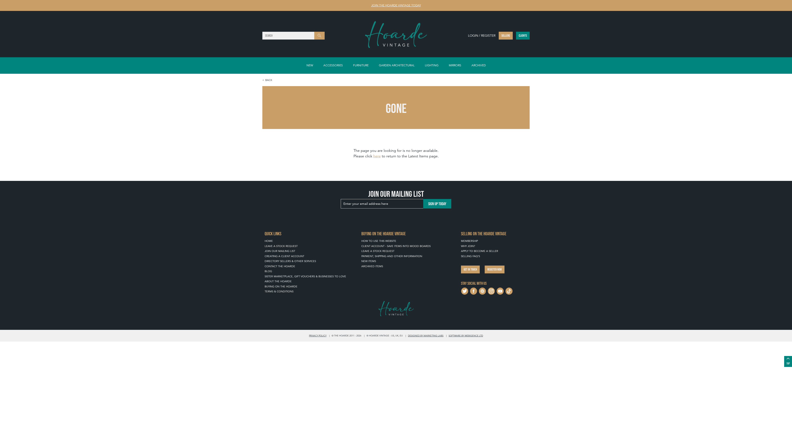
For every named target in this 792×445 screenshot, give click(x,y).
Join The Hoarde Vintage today (396, 5)
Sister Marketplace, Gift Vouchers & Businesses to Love (305, 276)
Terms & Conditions (279, 291)
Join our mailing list (280, 251)
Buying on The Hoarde (281, 286)
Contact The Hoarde (280, 266)
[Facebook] (473, 290)
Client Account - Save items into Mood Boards (396, 246)
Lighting (431, 65)
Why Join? (468, 246)
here (377, 156)
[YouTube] (500, 290)
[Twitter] (464, 290)
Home (269, 241)
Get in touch (470, 269)
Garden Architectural (397, 65)
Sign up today (437, 203)
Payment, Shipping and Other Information (391, 256)
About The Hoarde (278, 281)
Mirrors (455, 65)
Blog (268, 271)
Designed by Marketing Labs (425, 335)
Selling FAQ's (470, 256)
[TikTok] (509, 290)
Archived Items (372, 266)
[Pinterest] (482, 290)
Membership (469, 241)
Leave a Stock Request (281, 246)
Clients (523, 35)
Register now (494, 269)
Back (268, 80)
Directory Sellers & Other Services (290, 261)
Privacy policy (317, 335)
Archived (478, 65)
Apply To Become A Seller (479, 251)
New (309, 65)
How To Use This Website (378, 241)
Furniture (361, 65)
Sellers (505, 35)
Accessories (333, 65)
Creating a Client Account (284, 256)
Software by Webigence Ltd (466, 335)
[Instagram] (491, 290)
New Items (368, 261)
